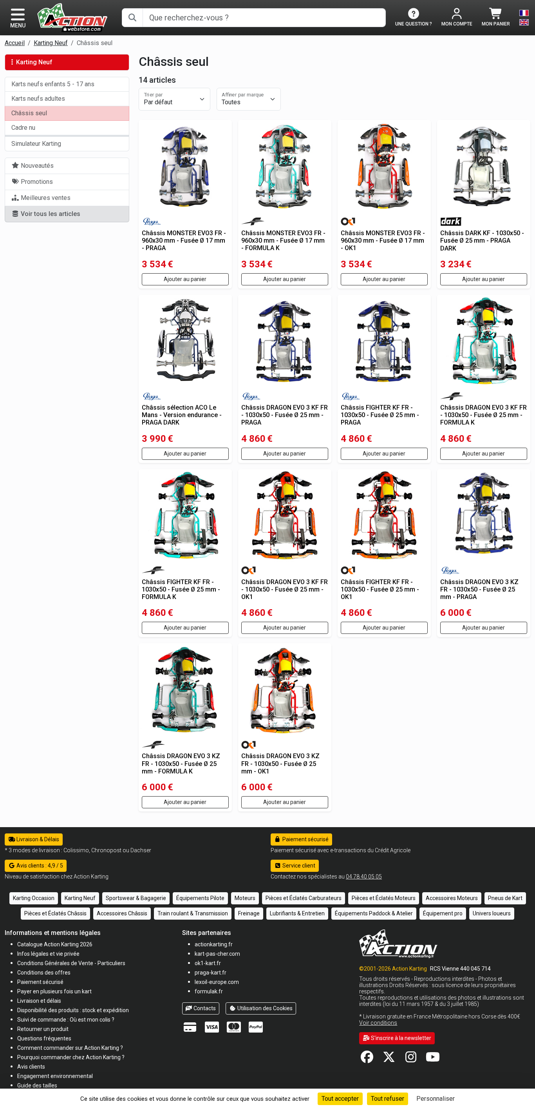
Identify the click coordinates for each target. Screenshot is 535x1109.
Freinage (249, 913)
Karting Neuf (51, 43)
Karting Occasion (33, 898)
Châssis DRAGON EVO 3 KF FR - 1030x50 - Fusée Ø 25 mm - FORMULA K (483, 415)
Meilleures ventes (44, 197)
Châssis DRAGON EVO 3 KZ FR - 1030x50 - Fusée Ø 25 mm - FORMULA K (181, 763)
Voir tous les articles (49, 214)
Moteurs (245, 898)
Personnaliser (435, 1098)
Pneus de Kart (505, 898)
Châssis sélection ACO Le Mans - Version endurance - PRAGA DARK (182, 415)
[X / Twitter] (389, 1059)
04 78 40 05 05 (364, 876)
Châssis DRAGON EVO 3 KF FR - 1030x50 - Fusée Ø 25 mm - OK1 (284, 589)
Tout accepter (340, 1098)
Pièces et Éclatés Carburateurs (304, 898)
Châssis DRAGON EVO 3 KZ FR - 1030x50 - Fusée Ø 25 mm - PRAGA (479, 589)
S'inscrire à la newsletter (400, 1038)
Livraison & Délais (37, 839)
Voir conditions (378, 1023)
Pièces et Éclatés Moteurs (384, 898)
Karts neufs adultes (38, 98)
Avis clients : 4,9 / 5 (39, 865)
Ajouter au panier (185, 279)
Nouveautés (36, 165)
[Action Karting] (72, 17)
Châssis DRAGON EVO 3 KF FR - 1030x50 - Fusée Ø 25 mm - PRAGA (284, 415)
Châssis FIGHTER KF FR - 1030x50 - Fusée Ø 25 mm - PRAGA (380, 415)
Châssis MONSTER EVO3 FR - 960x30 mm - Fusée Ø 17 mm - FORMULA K (283, 240)
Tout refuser (387, 1098)
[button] (37, 1085)
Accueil (15, 43)
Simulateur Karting (36, 143)
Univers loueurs (492, 913)
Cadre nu (23, 127)
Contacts (204, 1008)
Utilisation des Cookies (264, 1008)
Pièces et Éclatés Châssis (55, 913)
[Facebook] (367, 1059)
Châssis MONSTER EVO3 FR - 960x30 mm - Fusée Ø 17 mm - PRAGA (184, 240)
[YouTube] (433, 1059)
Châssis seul (29, 113)
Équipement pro (443, 913)
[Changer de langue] (524, 17)
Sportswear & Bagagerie (136, 898)
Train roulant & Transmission (192, 913)
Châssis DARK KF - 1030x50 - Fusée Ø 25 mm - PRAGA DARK (482, 240)
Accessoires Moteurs (452, 898)
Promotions (36, 181)
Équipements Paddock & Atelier (374, 913)
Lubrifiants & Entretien (297, 913)
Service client (298, 865)
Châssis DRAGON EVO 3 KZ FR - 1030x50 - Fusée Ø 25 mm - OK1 (280, 763)
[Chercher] (132, 17)
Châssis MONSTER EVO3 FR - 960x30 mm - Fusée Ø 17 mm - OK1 (383, 240)
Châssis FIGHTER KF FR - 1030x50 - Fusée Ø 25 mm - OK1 (380, 589)
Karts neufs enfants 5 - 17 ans (52, 84)
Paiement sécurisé (305, 839)
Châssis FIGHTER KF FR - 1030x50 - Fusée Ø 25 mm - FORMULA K (181, 589)
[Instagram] (411, 1059)
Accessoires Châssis (122, 913)
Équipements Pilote (200, 898)
